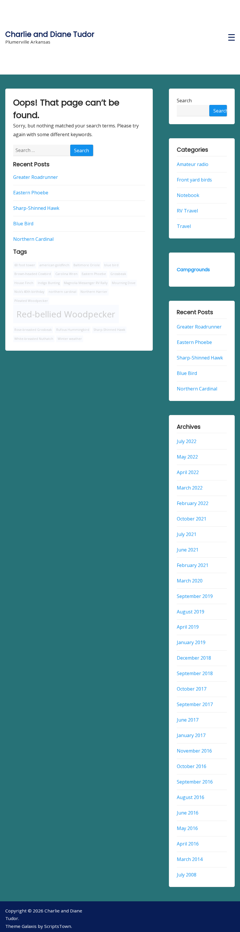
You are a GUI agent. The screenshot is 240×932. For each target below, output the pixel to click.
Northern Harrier (93, 292)
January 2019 (191, 642)
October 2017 (191, 689)
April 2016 (188, 844)
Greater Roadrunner (35, 177)
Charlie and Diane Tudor (49, 34)
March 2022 (190, 488)
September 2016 (195, 782)
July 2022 (186, 441)
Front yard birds (194, 180)
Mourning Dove (124, 283)
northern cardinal (62, 292)
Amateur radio (192, 164)
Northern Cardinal (33, 239)
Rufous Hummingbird (72, 330)
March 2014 (190, 859)
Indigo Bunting (49, 283)
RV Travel (187, 211)
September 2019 (195, 596)
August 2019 (190, 611)
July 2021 (186, 534)
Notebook (188, 195)
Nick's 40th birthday (29, 292)
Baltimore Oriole (86, 265)
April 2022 (188, 472)
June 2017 (187, 720)
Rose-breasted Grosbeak (33, 330)
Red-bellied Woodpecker (65, 314)
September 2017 (195, 704)
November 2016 (194, 751)
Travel (184, 226)
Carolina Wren (66, 274)
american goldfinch (54, 265)
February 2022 (192, 503)
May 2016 (187, 828)
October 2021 (191, 519)
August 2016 (190, 797)
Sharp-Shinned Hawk (36, 208)
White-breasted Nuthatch (33, 339)
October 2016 (191, 766)
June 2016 (187, 813)
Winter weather (70, 339)
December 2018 (194, 658)
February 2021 (192, 565)
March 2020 (190, 580)
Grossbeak (118, 274)
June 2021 (187, 550)
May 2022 (187, 457)
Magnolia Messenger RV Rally (85, 283)
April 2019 (188, 627)
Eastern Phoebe (30, 192)
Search (184, 100)
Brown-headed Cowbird (32, 274)
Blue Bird (23, 223)
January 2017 (191, 735)
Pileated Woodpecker (31, 301)
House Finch (23, 283)
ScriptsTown (57, 926)
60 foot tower (24, 265)
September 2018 (195, 673)
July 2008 (186, 875)
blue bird (111, 265)
